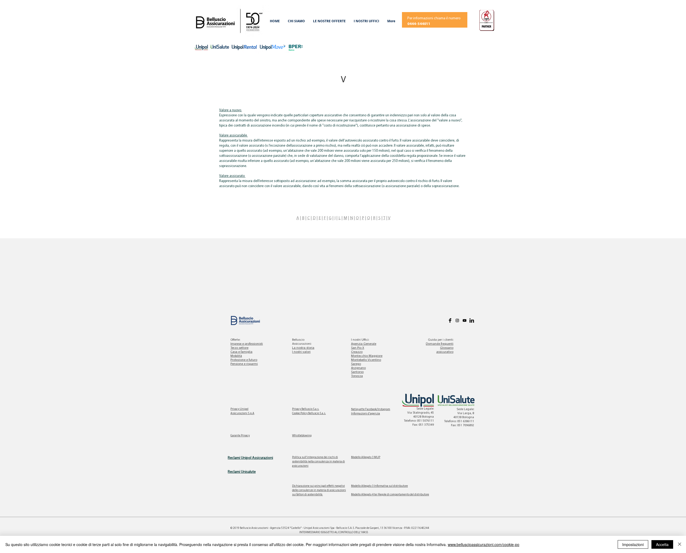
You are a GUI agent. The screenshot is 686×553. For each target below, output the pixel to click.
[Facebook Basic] (450, 320)
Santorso (357, 372)
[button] (296, 21)
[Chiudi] (679, 544)
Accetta (662, 544)
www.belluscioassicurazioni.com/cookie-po (483, 544)
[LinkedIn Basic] (471, 320)
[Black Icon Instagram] (457, 320)
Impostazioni (633, 544)
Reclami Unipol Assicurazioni (250, 458)
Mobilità (236, 356)
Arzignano (358, 368)
